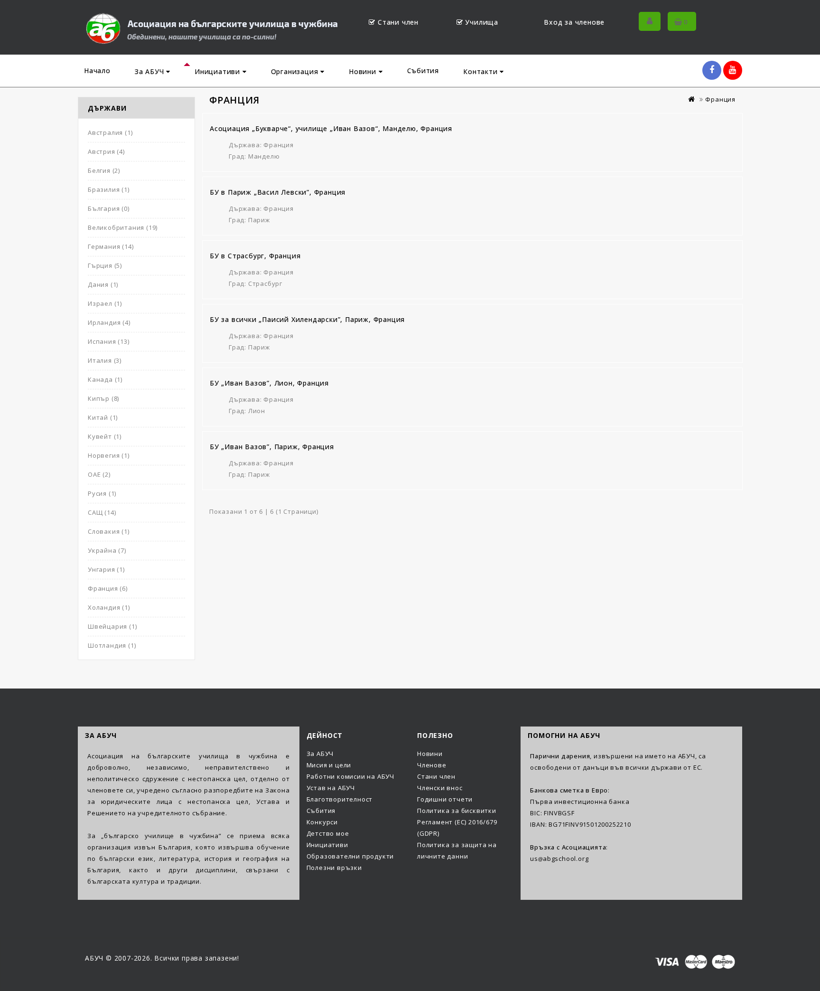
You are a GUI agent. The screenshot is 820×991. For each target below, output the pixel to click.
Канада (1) (105, 379)
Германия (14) (110, 246)
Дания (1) (103, 284)
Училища (481, 22)
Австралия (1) (110, 132)
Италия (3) (104, 360)
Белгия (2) (104, 170)
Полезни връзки (334, 867)
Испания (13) (109, 341)
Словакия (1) (109, 531)
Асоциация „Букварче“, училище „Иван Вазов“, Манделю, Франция (331, 128)
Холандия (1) (109, 607)
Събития (423, 70)
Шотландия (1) (112, 645)
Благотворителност (340, 799)
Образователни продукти (350, 856)
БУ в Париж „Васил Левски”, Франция (277, 192)
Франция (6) (108, 588)
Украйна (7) (107, 550)
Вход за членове (574, 22)
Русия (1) (102, 493)
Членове (432, 765)
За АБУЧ (150, 71)
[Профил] (650, 21)
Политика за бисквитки (456, 810)
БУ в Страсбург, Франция (255, 255)
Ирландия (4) (109, 322)
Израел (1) (105, 303)
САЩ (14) (102, 512)
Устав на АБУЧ (331, 787)
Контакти (481, 71)
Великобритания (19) (123, 227)
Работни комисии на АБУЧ (350, 776)
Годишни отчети (445, 799)
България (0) (109, 208)
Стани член (397, 22)
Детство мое (328, 833)
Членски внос (440, 787)
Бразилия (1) (109, 189)
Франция (720, 99)
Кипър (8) (103, 398)
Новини (364, 71)
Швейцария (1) (112, 626)
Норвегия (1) (109, 455)
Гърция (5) (105, 265)
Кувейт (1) (104, 436)
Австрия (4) (106, 151)
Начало (97, 70)
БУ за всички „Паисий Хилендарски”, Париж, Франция (307, 319)
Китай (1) (103, 417)
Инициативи (218, 71)
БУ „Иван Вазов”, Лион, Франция (269, 382)
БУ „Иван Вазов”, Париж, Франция (272, 446)
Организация (296, 71)
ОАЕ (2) (99, 474)
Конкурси (322, 822)
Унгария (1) (106, 569)
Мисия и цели (329, 765)
